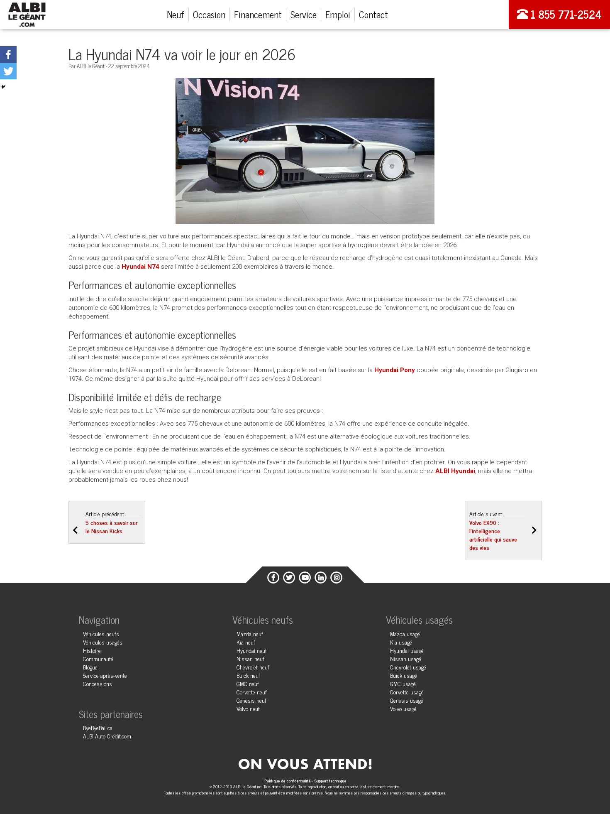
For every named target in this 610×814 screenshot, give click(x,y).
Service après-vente (105, 675)
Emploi (337, 14)
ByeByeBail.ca (97, 727)
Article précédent (111, 522)
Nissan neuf (250, 658)
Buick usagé (403, 675)
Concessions (97, 683)
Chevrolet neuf (253, 667)
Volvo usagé (403, 708)
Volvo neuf (248, 708)
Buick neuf (248, 675)
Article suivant (493, 530)
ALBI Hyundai (455, 471)
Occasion (209, 14)
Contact (373, 14)
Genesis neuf (251, 700)
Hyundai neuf (252, 650)
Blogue (90, 667)
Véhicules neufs (101, 633)
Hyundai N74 (140, 266)
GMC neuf (248, 683)
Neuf (175, 14)
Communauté (98, 658)
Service (303, 14)
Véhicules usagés (102, 642)
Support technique (330, 780)
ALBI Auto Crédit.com (107, 735)
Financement (258, 14)
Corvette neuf (252, 691)
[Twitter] (8, 71)
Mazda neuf (250, 633)
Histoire (92, 650)
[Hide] (3, 86)
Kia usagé (401, 642)
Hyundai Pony (394, 370)
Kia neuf (246, 642)
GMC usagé (403, 683)
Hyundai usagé (407, 650)
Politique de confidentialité (288, 780)
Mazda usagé (405, 633)
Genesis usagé (406, 700)
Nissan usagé (405, 658)
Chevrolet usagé (408, 667)
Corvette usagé (407, 691)
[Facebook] (8, 54)
